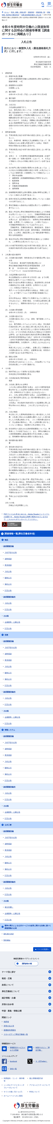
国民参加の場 (27, 964)
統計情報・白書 (9, 998)
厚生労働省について (11, 991)
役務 (6, 635)
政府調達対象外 (9, 597)
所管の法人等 (9, 1026)
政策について (8, 985)
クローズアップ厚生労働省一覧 (16, 1034)
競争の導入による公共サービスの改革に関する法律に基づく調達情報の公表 (28, 927)
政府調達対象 (8, 546)
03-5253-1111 (27, 1117)
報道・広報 (7, 978)
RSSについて (34, 1092)
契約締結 (6, 940)
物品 (6, 540)
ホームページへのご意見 (13, 1096)
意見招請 (8, 565)
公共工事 (8, 825)
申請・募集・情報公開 (12, 1011)
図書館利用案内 (10, 1030)
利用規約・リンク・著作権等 (14, 1079)
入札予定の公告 (11, 552)
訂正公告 (8, 590)
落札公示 (8, 584)
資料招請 (8, 559)
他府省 (6, 1022)
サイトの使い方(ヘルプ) (13, 1092)
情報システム (10, 730)
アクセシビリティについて (39, 1085)
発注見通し (9, 907)
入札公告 (8, 571)
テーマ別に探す (9, 972)
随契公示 (8, 578)
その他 (6, 616)
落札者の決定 (8, 934)
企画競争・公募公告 (12, 622)
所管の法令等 (8, 1004)
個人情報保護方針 (36, 1078)
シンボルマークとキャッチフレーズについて (14, 1086)
